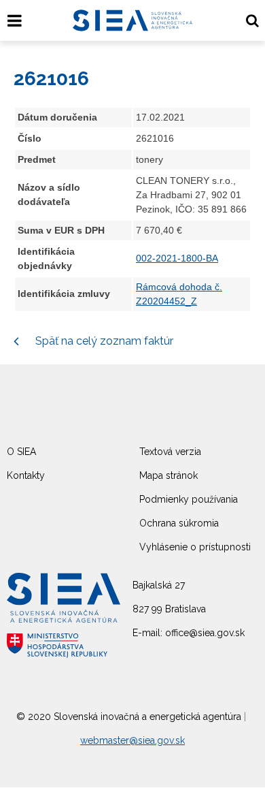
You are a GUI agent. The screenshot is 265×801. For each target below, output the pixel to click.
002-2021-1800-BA (177, 258)
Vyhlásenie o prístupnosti (195, 546)
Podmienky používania (188, 499)
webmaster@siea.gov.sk (132, 740)
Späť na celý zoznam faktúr (103, 340)
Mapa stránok (168, 475)
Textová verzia (170, 451)
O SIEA (21, 451)
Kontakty (26, 475)
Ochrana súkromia (179, 523)
